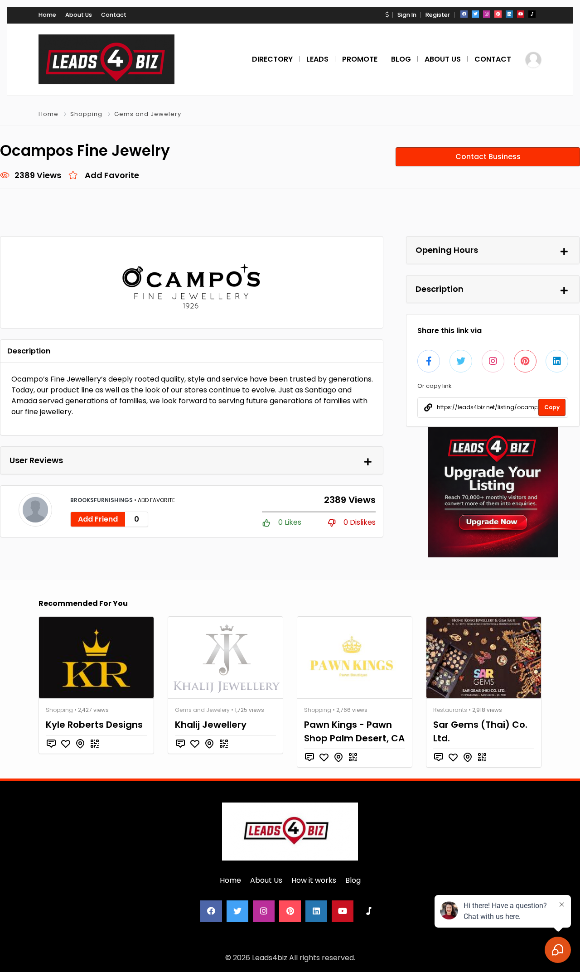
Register (437, 15)
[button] (387, 15)
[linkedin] (509, 14)
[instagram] (486, 14)
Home (47, 15)
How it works (313, 880)
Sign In (406, 15)
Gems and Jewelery (147, 114)
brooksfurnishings (102, 500)
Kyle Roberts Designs (94, 724)
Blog (353, 880)
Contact (113, 15)
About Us (78, 15)
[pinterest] (498, 14)
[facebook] (464, 14)
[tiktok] (532, 14)
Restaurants (450, 710)
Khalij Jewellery (210, 724)
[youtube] (520, 14)
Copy (552, 407)
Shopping (86, 114)
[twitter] (475, 14)
